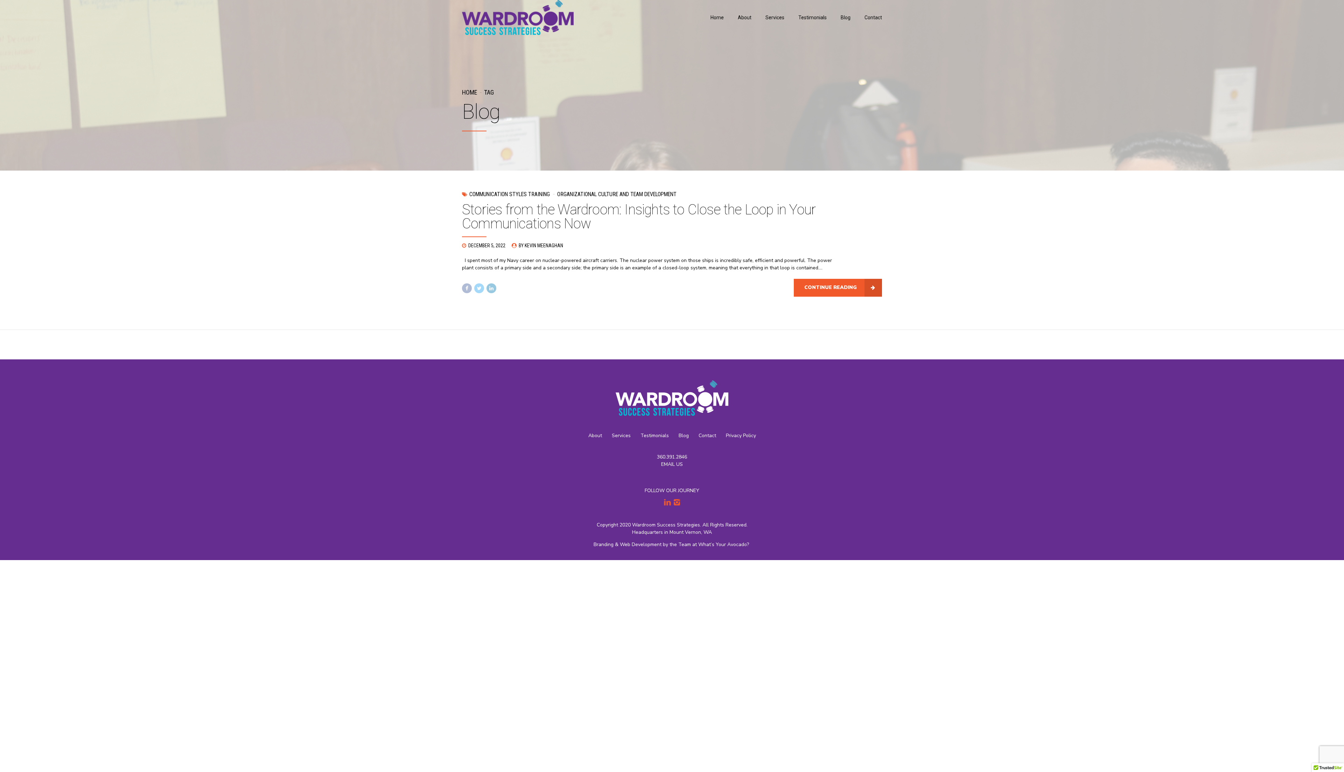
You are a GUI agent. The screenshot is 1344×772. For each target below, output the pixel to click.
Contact (873, 17)
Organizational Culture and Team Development (617, 194)
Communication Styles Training (509, 194)
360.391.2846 (672, 457)
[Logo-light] (672, 398)
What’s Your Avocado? (724, 544)
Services (774, 17)
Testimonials (812, 17)
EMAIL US (672, 464)
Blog (845, 17)
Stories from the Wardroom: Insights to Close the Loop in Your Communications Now (639, 216)
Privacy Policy (741, 435)
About (744, 17)
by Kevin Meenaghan (541, 245)
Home (717, 17)
